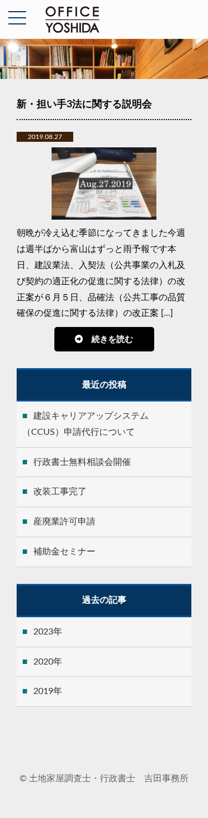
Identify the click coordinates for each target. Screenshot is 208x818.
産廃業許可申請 (64, 521)
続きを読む (112, 339)
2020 (43, 661)
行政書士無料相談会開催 (82, 462)
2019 (43, 691)
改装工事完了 (60, 491)
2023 (43, 631)
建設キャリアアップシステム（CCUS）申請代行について (85, 424)
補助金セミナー (64, 551)
